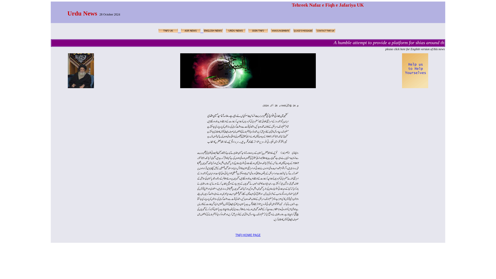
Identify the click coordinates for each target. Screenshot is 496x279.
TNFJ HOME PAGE (248, 235)
